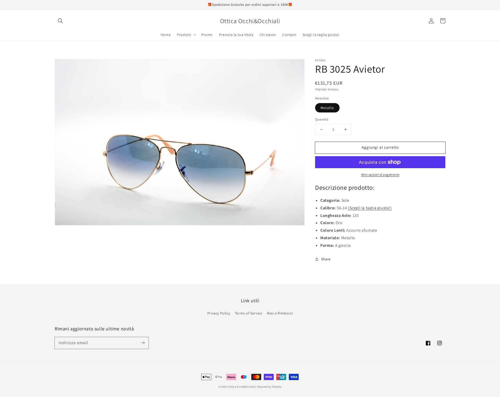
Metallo (327, 107)
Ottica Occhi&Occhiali (242, 386)
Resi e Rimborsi (280, 313)
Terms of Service (248, 313)
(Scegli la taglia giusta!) (370, 208)
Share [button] (326, 259)
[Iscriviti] (142, 343)
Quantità (321, 119)
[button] (60, 21)
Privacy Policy (218, 313)
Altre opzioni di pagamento (380, 175)
